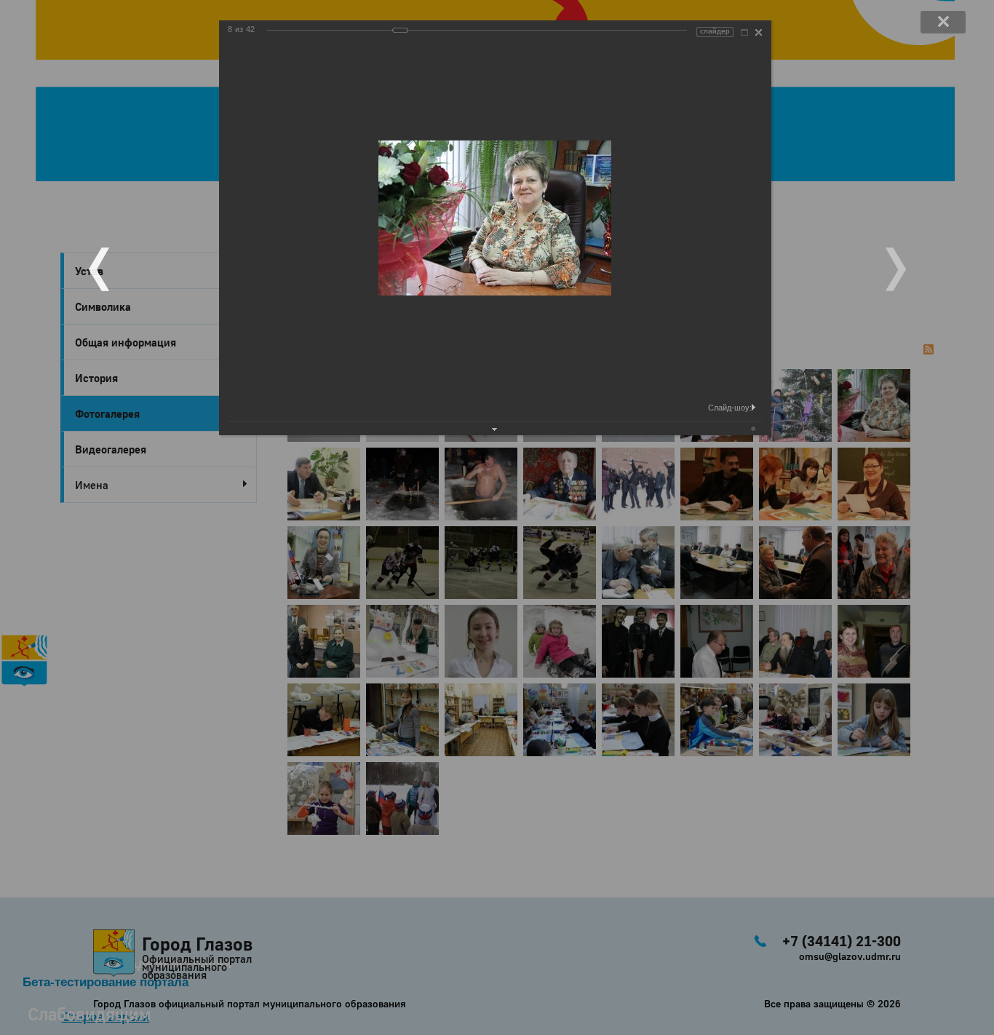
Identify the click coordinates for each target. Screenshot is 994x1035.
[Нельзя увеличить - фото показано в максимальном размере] (744, 32)
